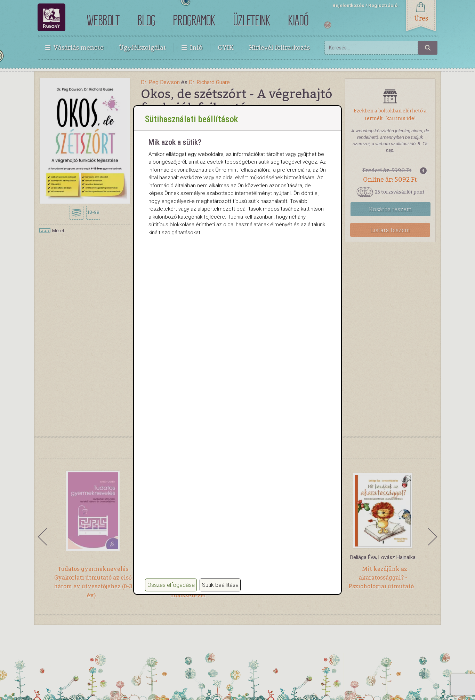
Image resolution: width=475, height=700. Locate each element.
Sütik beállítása (220, 585)
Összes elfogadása (171, 585)
